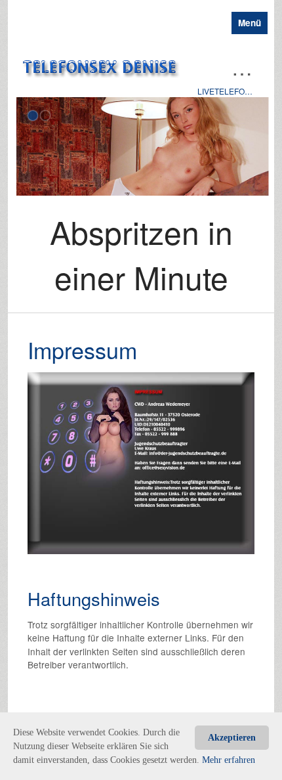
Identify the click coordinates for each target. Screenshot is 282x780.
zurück (24, 201)
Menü (249, 22)
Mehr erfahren (228, 760)
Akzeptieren (232, 738)
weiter (258, 201)
